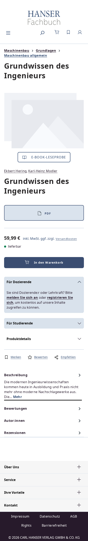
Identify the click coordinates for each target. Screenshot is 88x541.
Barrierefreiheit (54, 525)
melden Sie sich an (22, 297)
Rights (26, 525)
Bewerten (41, 357)
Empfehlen (68, 357)
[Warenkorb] (57, 32)
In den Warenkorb (48, 262)
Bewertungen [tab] (15, 408)
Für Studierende (20, 323)
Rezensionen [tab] (15, 432)
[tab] (43, 385)
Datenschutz (50, 516)
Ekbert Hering (15, 171)
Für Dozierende (19, 282)
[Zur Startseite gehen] (44, 17)
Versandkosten (66, 239)
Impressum (20, 516)
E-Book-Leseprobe (48, 157)
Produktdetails (19, 339)
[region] (44, 120)
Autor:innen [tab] (14, 420)
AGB (73, 516)
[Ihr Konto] (80, 32)
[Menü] (8, 32)
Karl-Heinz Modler (42, 171)
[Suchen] (42, 32)
